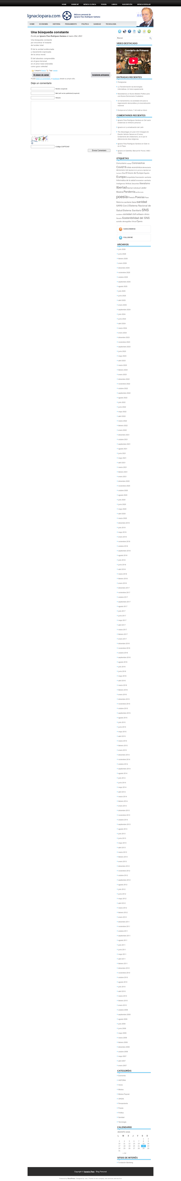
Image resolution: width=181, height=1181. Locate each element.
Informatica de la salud (125, 180)
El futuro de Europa (134, 172)
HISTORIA (56, 24)
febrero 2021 (123, 472)
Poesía (43, 70)
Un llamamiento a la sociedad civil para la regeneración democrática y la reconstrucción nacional (134, 103)
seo (86, 1178)
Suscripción (127, 4)
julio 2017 (121, 611)
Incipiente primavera (100, 75)
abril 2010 (122, 991)
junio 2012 (122, 894)
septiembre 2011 (124, 935)
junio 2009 (122, 1028)
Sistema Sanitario (132, 210)
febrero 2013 (123, 857)
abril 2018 (122, 569)
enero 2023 (122, 374)
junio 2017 (122, 615)
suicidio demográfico (123, 221)
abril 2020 (122, 513)
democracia (146, 167)
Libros (114, 4)
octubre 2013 (123, 819)
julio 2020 (121, 499)
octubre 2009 (123, 1010)
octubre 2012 (123, 875)
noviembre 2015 (124, 704)
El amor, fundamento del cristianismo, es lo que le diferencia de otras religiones (132, 136)
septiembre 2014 (124, 768)
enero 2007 (122, 1065)
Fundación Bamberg (125, 1162)
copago (129, 163)
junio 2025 (122, 295)
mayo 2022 (122, 411)
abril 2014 (122, 792)
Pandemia (129, 191)
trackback (56, 78)
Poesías (140, 197)
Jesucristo (135, 183)
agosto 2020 (122, 495)
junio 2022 (122, 407)
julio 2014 (121, 778)
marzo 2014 (122, 796)
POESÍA (104, 4)
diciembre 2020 (124, 481)
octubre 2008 (123, 1051)
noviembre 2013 (124, 815)
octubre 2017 (123, 597)
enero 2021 (122, 476)
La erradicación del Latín (135, 127)
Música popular (144, 4)
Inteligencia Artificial (123, 183)
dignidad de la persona (136, 170)
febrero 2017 (123, 634)
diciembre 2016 (124, 643)
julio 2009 (121, 1024)
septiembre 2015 (124, 713)
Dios (123, 173)
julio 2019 (121, 527)
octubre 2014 (123, 764)
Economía (43, 24)
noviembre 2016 (124, 648)
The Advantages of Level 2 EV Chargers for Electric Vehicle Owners (133, 133)
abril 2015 (122, 736)
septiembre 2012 (124, 880)
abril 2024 (122, 323)
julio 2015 (121, 722)
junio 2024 (122, 319)
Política (85, 24)
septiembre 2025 (124, 282)
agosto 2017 (122, 606)
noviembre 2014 (124, 759)
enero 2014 (122, 806)
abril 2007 (122, 1061)
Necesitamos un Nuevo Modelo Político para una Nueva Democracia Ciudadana (134, 94)
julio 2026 (121, 249)
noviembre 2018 (124, 541)
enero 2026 (122, 263)
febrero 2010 (123, 1000)
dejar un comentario (43, 78)
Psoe (147, 197)
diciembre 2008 (124, 1047)
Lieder (143, 187)
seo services (109, 1178)
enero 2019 (122, 537)
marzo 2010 (122, 996)
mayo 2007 (122, 1056)
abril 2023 (122, 360)
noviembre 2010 (124, 973)
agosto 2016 (122, 662)
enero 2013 (122, 861)
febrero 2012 (123, 912)
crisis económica (134, 167)
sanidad (142, 202)
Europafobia (130, 177)
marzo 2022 (122, 421)
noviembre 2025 (124, 272)
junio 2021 (122, 453)
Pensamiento (71, 24)
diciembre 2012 (124, 866)
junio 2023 (122, 351)
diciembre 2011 (124, 921)
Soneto (119, 218)
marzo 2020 (122, 518)
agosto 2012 (122, 884)
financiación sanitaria (143, 177)
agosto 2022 (122, 397)
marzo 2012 (122, 908)
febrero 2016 (123, 690)
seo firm (119, 1178)
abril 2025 (122, 300)
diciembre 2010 (124, 968)
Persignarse (122, 82)
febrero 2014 (123, 801)
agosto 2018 (122, 555)
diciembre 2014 (124, 755)
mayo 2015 (122, 731)
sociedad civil (129, 214)
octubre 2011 (123, 931)
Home (64, 4)
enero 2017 (122, 639)
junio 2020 (122, 504)
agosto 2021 (122, 448)
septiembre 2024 (124, 309)
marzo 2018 (122, 574)
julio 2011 (121, 945)
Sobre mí (74, 4)
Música (120, 1089)
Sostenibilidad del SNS (136, 218)
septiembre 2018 (124, 550)
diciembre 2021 (124, 435)
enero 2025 (122, 305)
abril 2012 (122, 903)
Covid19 (121, 167)
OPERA (121, 1099)
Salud (134, 202)
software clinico (142, 214)
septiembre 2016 (124, 657)
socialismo (119, 214)
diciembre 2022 (124, 379)
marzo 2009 (122, 1037)
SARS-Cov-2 (122, 205)
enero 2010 (122, 1005)
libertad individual (133, 188)
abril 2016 (122, 680)
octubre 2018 (123, 546)
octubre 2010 (123, 977)
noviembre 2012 (124, 870)
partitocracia (139, 192)
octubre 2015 (123, 708)
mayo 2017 (122, 620)
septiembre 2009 (124, 1014)
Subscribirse (129, 229)
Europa (121, 177)
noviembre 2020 (124, 486)
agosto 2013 (122, 829)
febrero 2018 (123, 578)
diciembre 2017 (124, 588)
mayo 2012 (122, 898)
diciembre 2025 (124, 268)
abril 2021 (122, 462)
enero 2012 (122, 917)
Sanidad (97, 24)
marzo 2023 (122, 365)
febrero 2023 (123, 370)
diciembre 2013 (124, 810)
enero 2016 (122, 694)
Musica (119, 191)
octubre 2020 (123, 490)
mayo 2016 (122, 676)
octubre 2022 (123, 388)
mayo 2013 (122, 843)
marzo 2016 (122, 685)
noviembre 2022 (124, 384)
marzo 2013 (122, 852)
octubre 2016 (123, 653)
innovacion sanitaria (143, 180)
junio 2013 (122, 838)
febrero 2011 (123, 963)
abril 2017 (122, 625)
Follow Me (128, 237)
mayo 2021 (122, 458)
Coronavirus (138, 163)
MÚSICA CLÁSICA (89, 4)
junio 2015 (122, 727)
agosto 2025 (122, 286)
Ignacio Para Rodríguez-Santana (129, 120)
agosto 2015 (122, 717)
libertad (121, 187)
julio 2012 (121, 889)
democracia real (122, 170)
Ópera (139, 221)
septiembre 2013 (124, 824)
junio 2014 (122, 782)
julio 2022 (121, 402)
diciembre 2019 (124, 523)
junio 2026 (122, 254)
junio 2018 (122, 564)
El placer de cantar (41, 75)
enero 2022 (122, 430)
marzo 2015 (122, 741)
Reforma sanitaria (123, 202)
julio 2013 (121, 833)
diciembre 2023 (124, 337)
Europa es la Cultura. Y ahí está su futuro (132, 110)
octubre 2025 (123, 277)
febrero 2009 (123, 1042)
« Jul (124, 1153)
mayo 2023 (122, 356)
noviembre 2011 (124, 926)
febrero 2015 (123, 745)
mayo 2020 (122, 509)
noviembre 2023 (124, 342)
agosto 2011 (122, 940)
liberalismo (145, 183)
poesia (55, 70)
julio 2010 (121, 986)
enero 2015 (122, 750)
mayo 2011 (122, 954)
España (146, 173)
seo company (100, 1178)
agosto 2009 (122, 1019)
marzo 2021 (122, 467)
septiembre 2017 (124, 602)
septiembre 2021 (124, 444)
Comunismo (121, 163)
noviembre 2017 (124, 592)
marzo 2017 (122, 629)
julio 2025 (121, 291)
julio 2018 (121, 560)
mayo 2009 (122, 1033)
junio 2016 (122, 671)
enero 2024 (122, 333)
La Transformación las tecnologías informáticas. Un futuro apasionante (130, 87)
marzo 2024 (122, 328)
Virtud (134, 221)
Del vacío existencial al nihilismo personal (134, 121)
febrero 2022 (123, 425)
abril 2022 (122, 416)
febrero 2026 (123, 258)
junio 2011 (122, 949)
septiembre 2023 (124, 346)
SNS (145, 209)
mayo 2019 (122, 532)
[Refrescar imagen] (32, 144)
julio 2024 (121, 314)
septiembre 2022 (124, 393)
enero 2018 (122, 583)
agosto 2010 (122, 982)
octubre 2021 (123, 439)
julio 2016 (121, 666)
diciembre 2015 (124, 699)
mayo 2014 (122, 787)
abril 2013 (122, 847)
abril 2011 (122, 959)
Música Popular (124, 1094)
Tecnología (111, 24)
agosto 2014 (122, 773)
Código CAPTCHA (62, 146)
